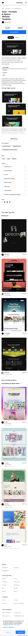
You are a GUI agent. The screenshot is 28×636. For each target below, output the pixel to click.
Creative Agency (6, 146)
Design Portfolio (17, 146)
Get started (19, 2)
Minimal (14, 158)
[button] (26, 2)
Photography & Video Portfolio (9, 149)
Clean (8, 158)
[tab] (14, 67)
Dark (3, 158)
